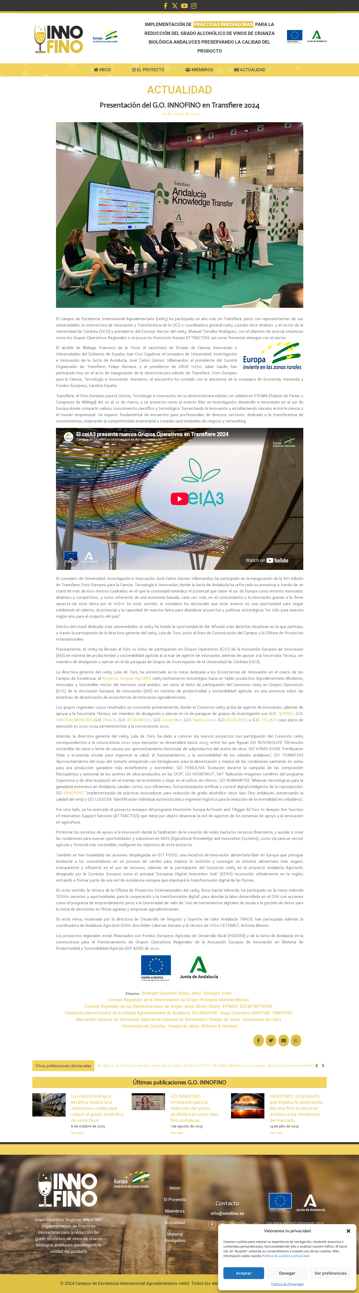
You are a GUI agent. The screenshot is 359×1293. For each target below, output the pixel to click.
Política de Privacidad (287, 1284)
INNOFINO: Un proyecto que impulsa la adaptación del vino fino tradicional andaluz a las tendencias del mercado (296, 1108)
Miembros (202, 69)
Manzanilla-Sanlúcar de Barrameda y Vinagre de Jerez (190, 1019)
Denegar (287, 1273)
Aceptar (244, 1273)
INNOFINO (74, 792)
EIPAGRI (230, 1006)
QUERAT (286, 713)
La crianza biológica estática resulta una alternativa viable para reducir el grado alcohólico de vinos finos (97, 1108)
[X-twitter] (175, 6)
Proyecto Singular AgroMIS (126, 678)
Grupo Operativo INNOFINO (245, 1012)
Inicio (104, 69)
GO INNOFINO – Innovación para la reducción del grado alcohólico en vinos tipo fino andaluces (194, 1108)
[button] (348, 1231)
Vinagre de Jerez (183, 1026)
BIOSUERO (237, 719)
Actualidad (252, 69)
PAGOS (109, 719)
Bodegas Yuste (217, 993)
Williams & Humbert (219, 1026)
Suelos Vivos (204, 719)
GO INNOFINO (205, 1012)
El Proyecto (150, 69)
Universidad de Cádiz (261, 1019)
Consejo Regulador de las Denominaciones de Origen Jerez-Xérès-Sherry (152, 1006)
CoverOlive (171, 719)
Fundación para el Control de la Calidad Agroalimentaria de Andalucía (127, 1012)
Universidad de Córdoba (143, 1026)
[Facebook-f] (165, 6)
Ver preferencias (331, 1273)
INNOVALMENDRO (74, 719)
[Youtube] (184, 6)
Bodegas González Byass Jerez (171, 993)
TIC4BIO (269, 719)
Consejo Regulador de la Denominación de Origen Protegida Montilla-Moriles (178, 999)
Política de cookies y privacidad (285, 1256)
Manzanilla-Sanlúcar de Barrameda (107, 1019)
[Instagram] (194, 6)
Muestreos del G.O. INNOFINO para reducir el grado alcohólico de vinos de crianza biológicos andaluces (189, 1065)
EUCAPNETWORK (256, 1006)
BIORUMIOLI (139, 719)
